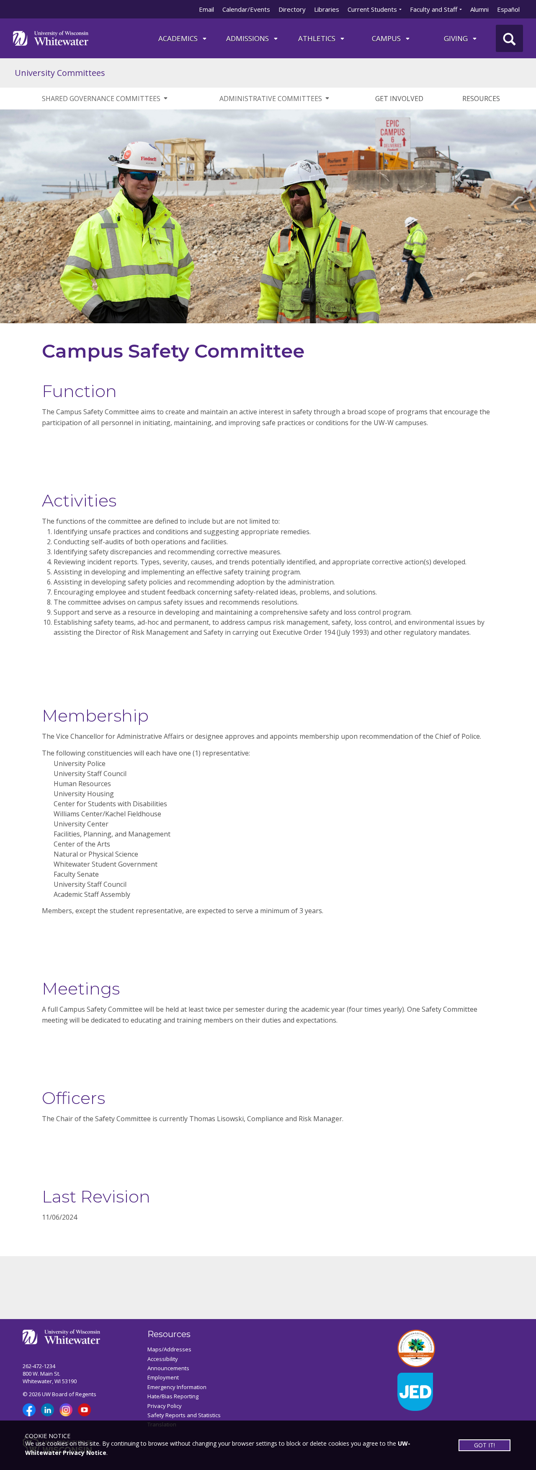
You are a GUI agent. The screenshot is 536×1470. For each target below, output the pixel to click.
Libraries (326, 9)
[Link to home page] (50, 38)
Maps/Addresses (169, 1349)
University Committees (60, 72)
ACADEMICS (178, 38)
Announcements (168, 1368)
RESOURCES (481, 98)
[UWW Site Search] (509, 38)
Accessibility (162, 1359)
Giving (456, 38)
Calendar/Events (246, 9)
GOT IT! (484, 1445)
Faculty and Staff (433, 9)
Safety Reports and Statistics (184, 1415)
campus (387, 38)
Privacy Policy (164, 1406)
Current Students (372, 9)
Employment (163, 1377)
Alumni (479, 9)
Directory (292, 9)
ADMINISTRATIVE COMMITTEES (270, 98)
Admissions (248, 38)
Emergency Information (176, 1387)
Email (206, 9)
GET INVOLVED (399, 98)
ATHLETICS (317, 38)
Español (508, 9)
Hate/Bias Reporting (172, 1396)
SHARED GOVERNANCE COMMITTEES (101, 98)
